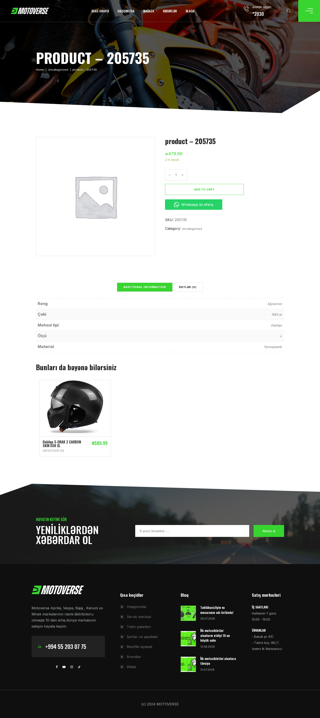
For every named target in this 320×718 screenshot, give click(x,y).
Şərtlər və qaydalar (142, 637)
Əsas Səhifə (100, 10)
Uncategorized (58, 69)
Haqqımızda (126, 10)
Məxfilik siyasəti (139, 647)
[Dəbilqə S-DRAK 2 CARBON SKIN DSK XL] (75, 408)
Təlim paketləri (139, 627)
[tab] (144, 287)
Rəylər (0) (188, 287)
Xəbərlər (170, 10)
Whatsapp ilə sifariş (197, 204)
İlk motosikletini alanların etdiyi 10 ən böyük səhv (215, 635)
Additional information (144, 287)
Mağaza (148, 10)
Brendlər (134, 657)
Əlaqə (190, 10)
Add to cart (204, 189)
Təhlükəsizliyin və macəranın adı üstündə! (216, 610)
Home (40, 69)
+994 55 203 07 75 (65, 646)
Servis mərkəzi (139, 617)
